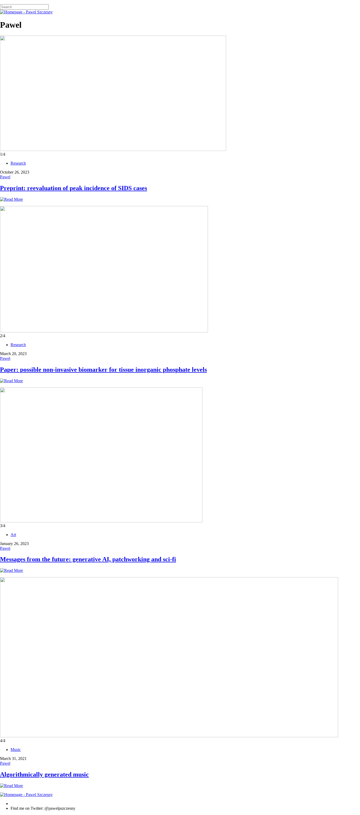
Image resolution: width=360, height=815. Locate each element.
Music (16, 749)
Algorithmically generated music (44, 774)
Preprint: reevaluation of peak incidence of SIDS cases (73, 188)
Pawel (5, 177)
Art (13, 534)
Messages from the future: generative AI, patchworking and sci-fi (88, 559)
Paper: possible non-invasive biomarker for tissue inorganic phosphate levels (103, 369)
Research (18, 163)
